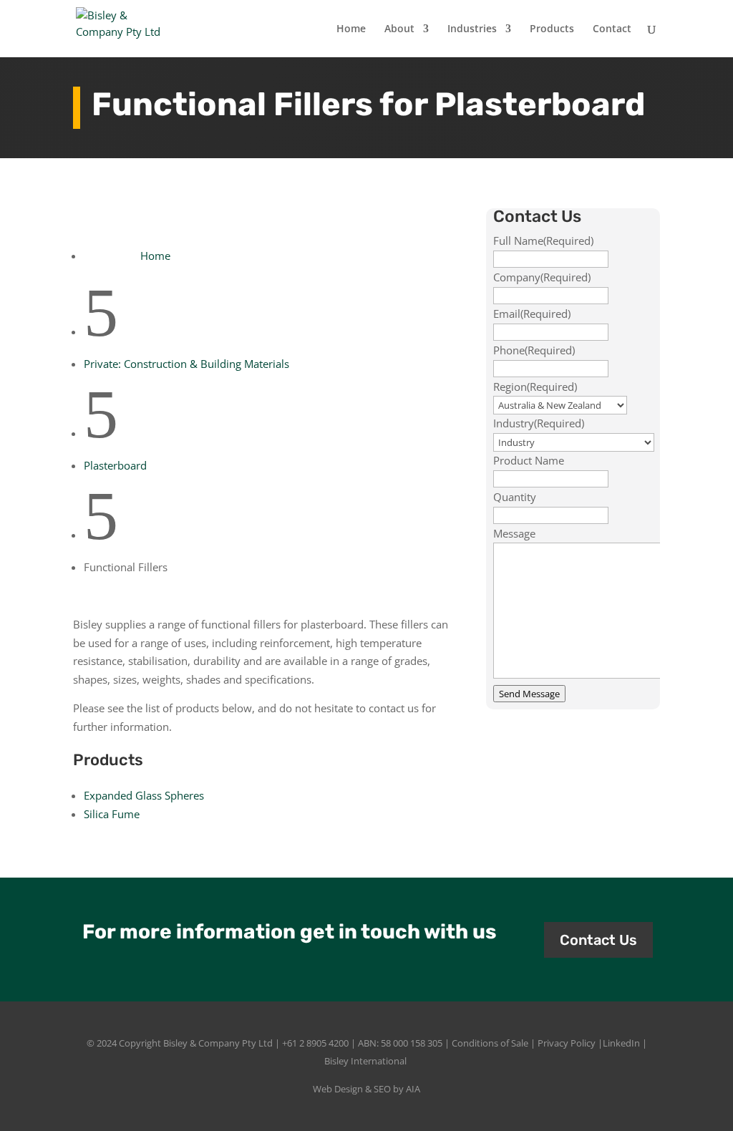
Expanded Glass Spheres (144, 795)
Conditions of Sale (490, 1043)
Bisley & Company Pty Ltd (218, 1043)
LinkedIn (621, 1043)
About (399, 29)
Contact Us (598, 939)
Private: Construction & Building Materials (186, 363)
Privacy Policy (567, 1043)
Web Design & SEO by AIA (366, 1088)
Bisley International (365, 1060)
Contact (612, 29)
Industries (472, 29)
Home (351, 29)
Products (552, 29)
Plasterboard (115, 465)
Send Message (529, 693)
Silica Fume (112, 814)
